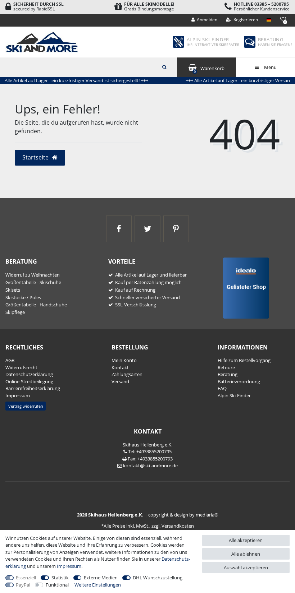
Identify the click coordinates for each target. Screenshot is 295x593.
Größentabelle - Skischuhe (33, 282)
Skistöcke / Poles (23, 297)
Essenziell (26, 577)
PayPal (23, 585)
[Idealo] (243, 287)
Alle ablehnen (245, 554)
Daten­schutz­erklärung (29, 374)
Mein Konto (124, 360)
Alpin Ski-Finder (234, 395)
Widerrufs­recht (21, 367)
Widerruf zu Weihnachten (32, 275)
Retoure (226, 367)
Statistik (60, 577)
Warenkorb (209, 69)
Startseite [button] (36, 157)
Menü (270, 67)
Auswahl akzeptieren (246, 567)
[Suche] (164, 66)
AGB (9, 360)
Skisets (12, 290)
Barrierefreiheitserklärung (32, 388)
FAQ (222, 388)
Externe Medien (101, 577)
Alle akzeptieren (246, 540)
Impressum (17, 395)
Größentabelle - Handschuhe (36, 304)
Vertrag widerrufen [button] (25, 406)
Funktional (57, 585)
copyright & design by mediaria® (183, 514)
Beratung (227, 374)
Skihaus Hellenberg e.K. (147, 444)
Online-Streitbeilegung (29, 381)
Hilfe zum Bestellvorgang (244, 360)
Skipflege (15, 312)
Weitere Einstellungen (97, 585)
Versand (120, 381)
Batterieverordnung (239, 381)
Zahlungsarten (127, 374)
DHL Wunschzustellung (157, 577)
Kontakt (120, 367)
